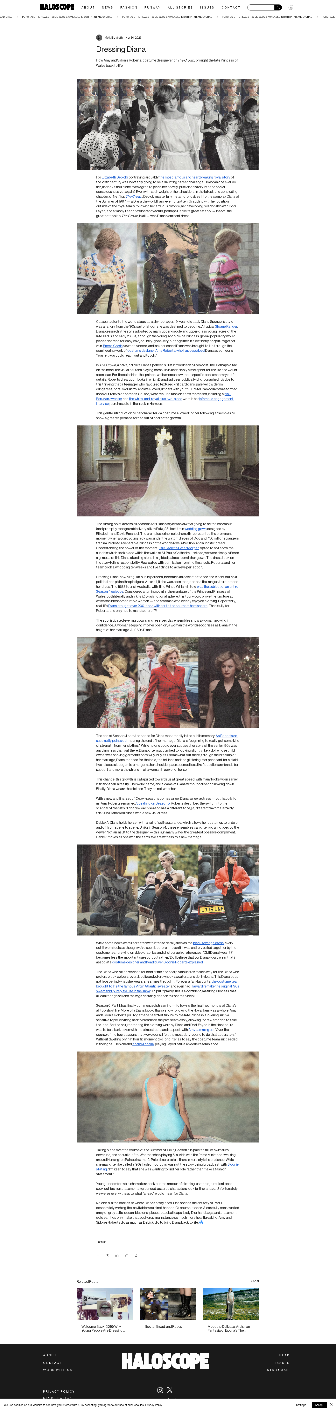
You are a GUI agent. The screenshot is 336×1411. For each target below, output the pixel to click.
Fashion (101, 1241)
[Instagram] (160, 1390)
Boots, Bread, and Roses (163, 1327)
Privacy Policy (153, 1405)
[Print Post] (136, 1255)
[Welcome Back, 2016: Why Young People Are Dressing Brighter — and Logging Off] (105, 1304)
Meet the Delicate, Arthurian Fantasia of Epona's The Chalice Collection (229, 1328)
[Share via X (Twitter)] (107, 1255)
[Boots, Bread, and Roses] (168, 1304)
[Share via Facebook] (98, 1255)
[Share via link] (126, 1255)
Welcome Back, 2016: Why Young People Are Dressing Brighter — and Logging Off (102, 1328)
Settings (301, 1405)
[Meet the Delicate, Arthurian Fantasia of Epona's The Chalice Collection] (231, 1304)
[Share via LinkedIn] (117, 1255)
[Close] (331, 1405)
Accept (319, 1405)
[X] (170, 1390)
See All (255, 1281)
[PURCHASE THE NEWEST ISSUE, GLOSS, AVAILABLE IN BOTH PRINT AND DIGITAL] (168, 17)
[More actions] (237, 37)
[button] (278, 1369)
